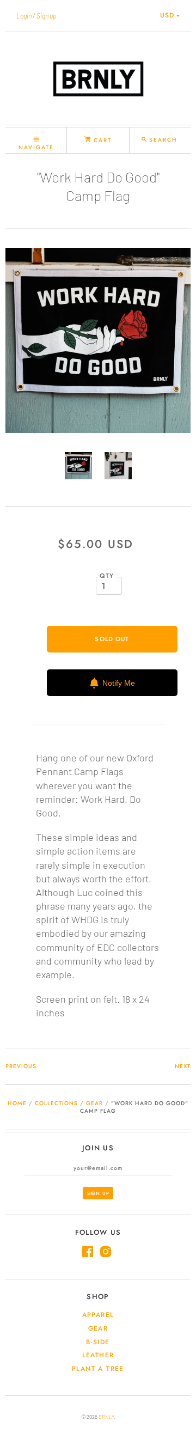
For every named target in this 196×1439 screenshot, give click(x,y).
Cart (101, 140)
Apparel (98, 1315)
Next (183, 1066)
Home (17, 1103)
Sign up (46, 16)
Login (24, 16)
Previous (20, 1066)
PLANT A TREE (98, 1369)
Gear (94, 1103)
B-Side (97, 1342)
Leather (98, 1355)
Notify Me (118, 683)
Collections (56, 1103)
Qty (107, 575)
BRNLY (106, 1416)
